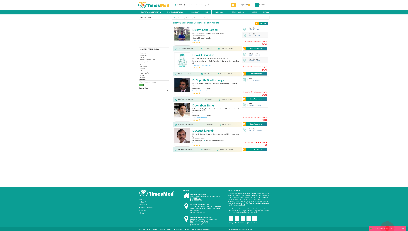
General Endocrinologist (202, 18)
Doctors (180, 18)
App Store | (179, 229)
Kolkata (188, 18)
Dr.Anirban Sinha (203, 105)
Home (142, 199)
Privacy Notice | (167, 229)
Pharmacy (195, 12)
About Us (143, 202)
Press (142, 213)
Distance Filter (143, 88)
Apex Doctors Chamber (199, 118)
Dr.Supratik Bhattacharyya (208, 80)
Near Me (263, 23)
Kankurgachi (144, 62)
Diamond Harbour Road (147, 59)
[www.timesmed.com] (174, 17)
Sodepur (142, 75)
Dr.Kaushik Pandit (203, 130)
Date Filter (142, 79)
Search (141, 85)
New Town (143, 64)
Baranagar (143, 55)
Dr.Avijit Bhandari (203, 55)
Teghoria (142, 77)
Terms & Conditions (146, 207)
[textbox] (210, 5)
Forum (254, 12)
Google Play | (191, 229)
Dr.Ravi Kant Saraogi (205, 29)
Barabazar (143, 53)
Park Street (143, 66)
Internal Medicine (199, 61)
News (265, 12)
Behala (142, 57)
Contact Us (143, 205)
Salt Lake (143, 71)
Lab (206, 12)
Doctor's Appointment (150, 12)
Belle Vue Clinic (197, 143)
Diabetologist (214, 61)
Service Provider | (203, 229)
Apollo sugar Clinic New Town (201, 65)
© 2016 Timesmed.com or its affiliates (240, 229)
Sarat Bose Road (145, 73)
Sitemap (143, 210)
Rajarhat (142, 68)
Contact (186, 190)
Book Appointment (256, 48)
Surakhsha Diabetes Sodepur (201, 91)
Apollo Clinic (196, 40)
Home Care (219, 12)
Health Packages (237, 12)
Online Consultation (175, 12)
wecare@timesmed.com (249, 223)
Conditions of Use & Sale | (149, 229)
